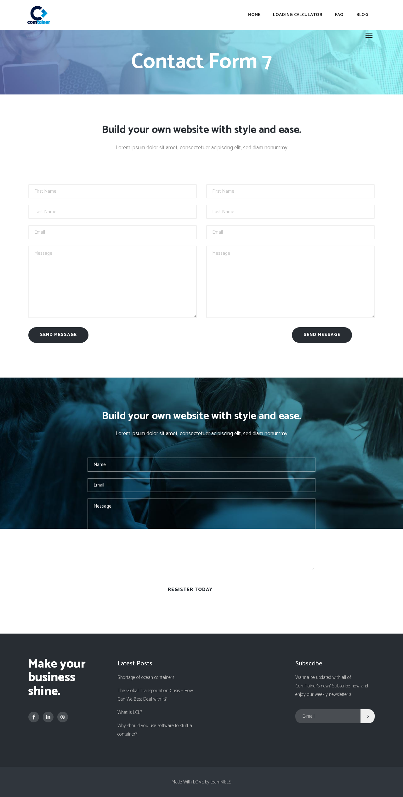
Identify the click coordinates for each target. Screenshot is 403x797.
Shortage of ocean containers (145, 677)
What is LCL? (129, 712)
